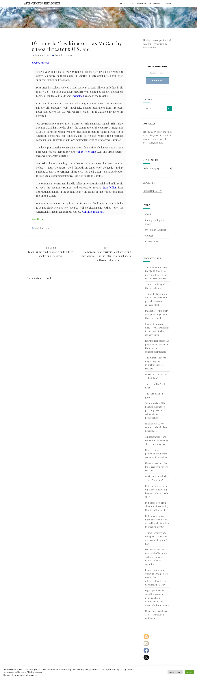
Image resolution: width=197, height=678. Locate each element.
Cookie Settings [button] (175, 672)
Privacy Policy (152, 241)
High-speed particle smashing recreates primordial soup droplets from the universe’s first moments (157, 598)
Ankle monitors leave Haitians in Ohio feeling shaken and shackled (156, 440)
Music (123, 3)
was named (78, 95)
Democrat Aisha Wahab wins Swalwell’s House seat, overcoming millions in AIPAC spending (156, 557)
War (47, 228)
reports (40, 62)
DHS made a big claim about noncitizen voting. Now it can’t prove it (157, 506)
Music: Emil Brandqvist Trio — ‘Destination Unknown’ (156, 615)
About (148, 214)
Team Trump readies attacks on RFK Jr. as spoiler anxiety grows (50, 252)
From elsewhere (64, 55)
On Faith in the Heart (155, 229)
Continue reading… (93, 211)
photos (162, 40)
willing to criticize (86, 151)
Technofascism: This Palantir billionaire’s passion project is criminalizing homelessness (155, 410)
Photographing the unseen (145, 3)
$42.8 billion (110, 187)
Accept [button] (189, 672)
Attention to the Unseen (42, 3)
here (167, 139)
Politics (39, 228)
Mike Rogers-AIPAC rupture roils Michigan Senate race (156, 427)
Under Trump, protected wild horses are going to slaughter (156, 454)
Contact (168, 3)
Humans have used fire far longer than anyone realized (156, 467)
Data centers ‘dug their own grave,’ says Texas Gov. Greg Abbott (156, 314)
